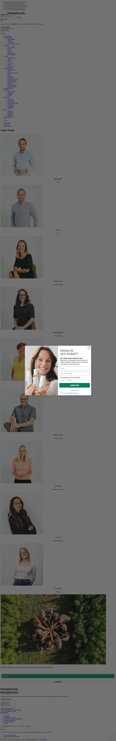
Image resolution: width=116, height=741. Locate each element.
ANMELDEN (74, 385)
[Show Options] (88, 374)
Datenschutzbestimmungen (72, 393)
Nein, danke (74, 390)
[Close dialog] (88, 347)
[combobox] (74, 374)
